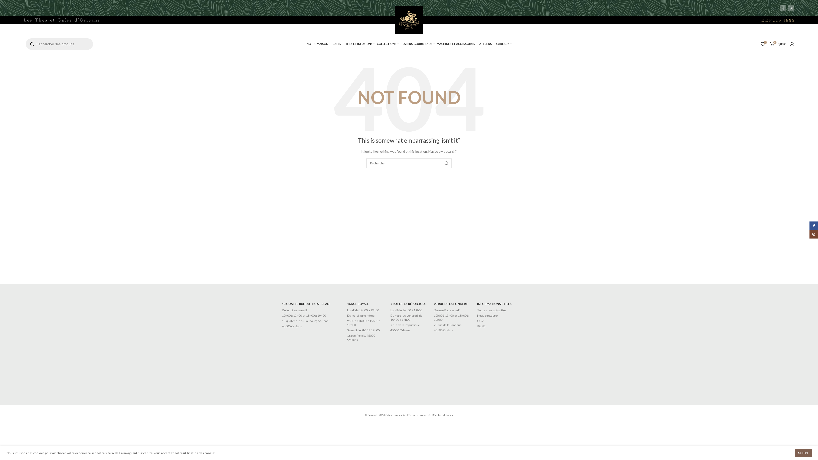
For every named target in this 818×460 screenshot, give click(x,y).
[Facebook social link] (783, 8)
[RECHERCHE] (447, 163)
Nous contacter (487, 315)
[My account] (792, 44)
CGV (480, 321)
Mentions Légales (443, 415)
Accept (803, 452)
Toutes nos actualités (491, 310)
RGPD (481, 326)
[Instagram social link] (791, 8)
